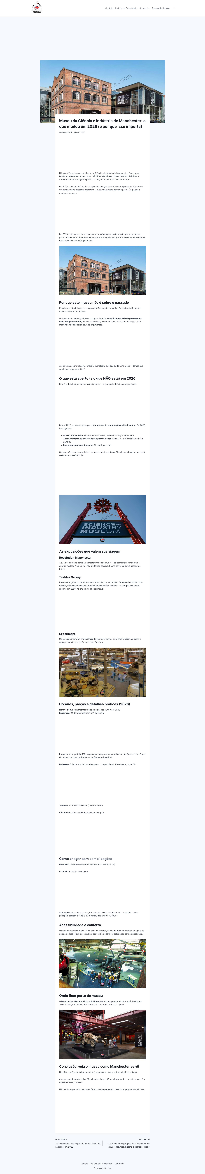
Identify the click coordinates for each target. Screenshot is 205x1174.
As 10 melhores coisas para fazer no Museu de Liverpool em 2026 (77, 1143)
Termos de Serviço (161, 8)
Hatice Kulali (67, 132)
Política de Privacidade (126, 8)
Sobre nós (144, 8)
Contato (109, 8)
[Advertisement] (102, 42)
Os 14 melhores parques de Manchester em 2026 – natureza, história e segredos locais (129, 1143)
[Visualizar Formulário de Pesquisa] (174, 8)
